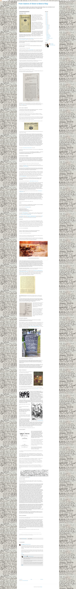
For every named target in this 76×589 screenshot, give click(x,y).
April (47, 32)
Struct (22, 214)
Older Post (41, 579)
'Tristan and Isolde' (30, 49)
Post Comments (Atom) (25, 580)
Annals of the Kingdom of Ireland (23, 39)
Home (31, 579)
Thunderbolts (48, 37)
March (47, 33)
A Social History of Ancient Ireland (27, 147)
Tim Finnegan (23, 544)
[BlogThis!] (29, 538)
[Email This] (28, 538)
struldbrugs (37, 388)
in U (37, 326)
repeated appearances (25, 212)
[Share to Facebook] (30, 538)
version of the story (25, 166)
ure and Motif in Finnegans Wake (27, 214)
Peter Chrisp (25, 556)
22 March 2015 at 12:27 (31, 556)
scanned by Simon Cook (40, 420)
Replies (23, 554)
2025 (46, 12)
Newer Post (20, 579)
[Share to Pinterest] (31, 538)
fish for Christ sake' (33, 216)
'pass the (30, 216)
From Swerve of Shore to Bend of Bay (33, 4)
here (29, 477)
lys (38, 326)
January (47, 39)
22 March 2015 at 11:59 (28, 544)
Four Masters (31, 38)
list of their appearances (23, 176)
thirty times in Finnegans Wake (38, 270)
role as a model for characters (33, 326)
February (47, 34)
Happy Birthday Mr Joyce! (49, 38)
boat (22, 104)
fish (25, 104)
